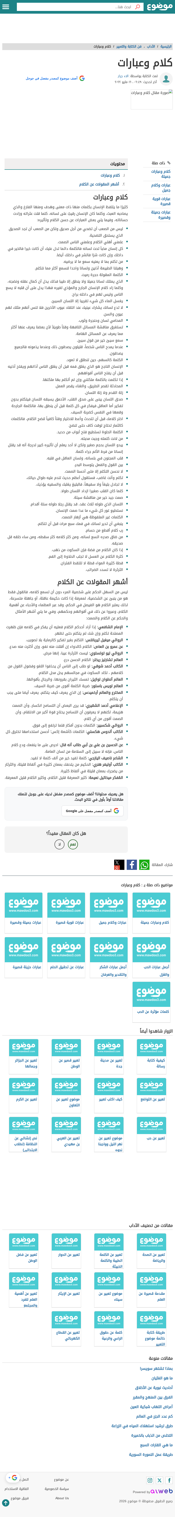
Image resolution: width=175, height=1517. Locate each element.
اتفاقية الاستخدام (17, 1489)
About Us (62, 1498)
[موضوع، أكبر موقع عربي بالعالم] (160, 7)
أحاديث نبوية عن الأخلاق (154, 1387)
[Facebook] (169, 1480)
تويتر (119, 865)
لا (59, 844)
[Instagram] (150, 1480)
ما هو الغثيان (162, 1378)
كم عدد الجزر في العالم (154, 1416)
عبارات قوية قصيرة (161, 201)
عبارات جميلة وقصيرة (160, 215)
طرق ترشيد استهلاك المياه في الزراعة (142, 1425)
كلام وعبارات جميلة (160, 174)
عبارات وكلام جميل (160, 188)
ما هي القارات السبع (156, 1445)
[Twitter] (159, 1480)
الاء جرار (123, 76)
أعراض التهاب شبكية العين (151, 1406)
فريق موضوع (20, 1498)
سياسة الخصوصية (57, 1489)
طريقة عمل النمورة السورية (151, 1454)
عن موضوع (61, 1479)
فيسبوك (132, 865)
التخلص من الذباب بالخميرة (152, 1435)
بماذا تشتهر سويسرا (156, 1368)
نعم (73, 844)
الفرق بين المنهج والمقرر (153, 1397)
